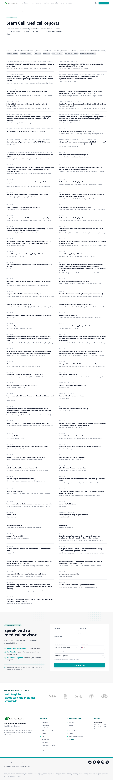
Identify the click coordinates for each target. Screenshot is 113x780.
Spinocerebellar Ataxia (14, 525)
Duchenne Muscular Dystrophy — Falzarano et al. (75, 218)
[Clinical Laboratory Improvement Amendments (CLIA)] (66, 696)
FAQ (43, 751)
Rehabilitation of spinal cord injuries (19, 304)
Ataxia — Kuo (11, 515)
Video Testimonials (47, 731)
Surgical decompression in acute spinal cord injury (76, 304)
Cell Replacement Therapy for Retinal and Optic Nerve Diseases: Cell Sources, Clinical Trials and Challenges (82, 195)
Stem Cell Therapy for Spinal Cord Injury (72, 254)
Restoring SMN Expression (15, 436)
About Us (69, 3)
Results (44, 733)
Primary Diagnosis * (59, 652)
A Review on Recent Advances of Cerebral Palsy (22, 468)
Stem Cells (54, 3)
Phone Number (84, 644)
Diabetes (74, 50)
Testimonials (45, 728)
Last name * (83, 628)
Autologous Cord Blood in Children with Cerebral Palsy (25, 375)
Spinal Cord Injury (57, 53)
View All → (72, 740)
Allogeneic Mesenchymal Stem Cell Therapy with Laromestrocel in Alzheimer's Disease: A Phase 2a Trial (81, 65)
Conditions (24, 3)
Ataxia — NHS (63, 525)
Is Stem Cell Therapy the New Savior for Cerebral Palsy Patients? (28, 423)
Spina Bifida (46, 53)
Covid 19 (56, 50)
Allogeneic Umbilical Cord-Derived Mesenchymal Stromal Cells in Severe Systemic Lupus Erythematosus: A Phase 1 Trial (80, 92)
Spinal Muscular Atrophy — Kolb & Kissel (72, 457)
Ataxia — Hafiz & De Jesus (67, 504)
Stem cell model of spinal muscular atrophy (73, 409)
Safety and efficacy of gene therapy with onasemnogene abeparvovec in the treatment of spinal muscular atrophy (82, 424)
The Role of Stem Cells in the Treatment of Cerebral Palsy (26, 457)
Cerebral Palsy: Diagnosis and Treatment (72, 385)
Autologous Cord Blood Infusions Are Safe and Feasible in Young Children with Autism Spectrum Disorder (80, 550)
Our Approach (46, 739)
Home (8, 11)
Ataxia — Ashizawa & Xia (15, 536)
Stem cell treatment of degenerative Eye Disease (75, 207)
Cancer (38, 50)
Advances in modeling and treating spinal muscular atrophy (27, 447)
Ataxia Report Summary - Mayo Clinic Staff (73, 515)
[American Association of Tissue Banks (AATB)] (105, 696)
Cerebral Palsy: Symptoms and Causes (71, 396)
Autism (16, 50)
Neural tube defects (13, 364)
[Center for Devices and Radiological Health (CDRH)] (79, 696)
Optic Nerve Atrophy (26, 53)
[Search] (95, 3)
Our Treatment (36, 3)
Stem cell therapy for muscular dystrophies (73, 155)
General (71, 733)
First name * (57, 628)
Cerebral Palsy (47, 50)
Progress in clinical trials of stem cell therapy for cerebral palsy (80, 447)
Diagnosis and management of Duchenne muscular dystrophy (28, 218)
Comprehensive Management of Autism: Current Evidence (26, 574)
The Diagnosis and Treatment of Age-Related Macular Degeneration (29, 315)
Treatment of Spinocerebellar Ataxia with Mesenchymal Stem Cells (29, 504)
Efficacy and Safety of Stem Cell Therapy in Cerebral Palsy (78, 364)
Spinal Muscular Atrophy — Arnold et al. (72, 468)
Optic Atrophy (11, 326)
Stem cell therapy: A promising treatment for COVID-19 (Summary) (29, 142)
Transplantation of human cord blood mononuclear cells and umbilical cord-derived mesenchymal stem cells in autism (79, 537)
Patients (46, 3)
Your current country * (60, 644)
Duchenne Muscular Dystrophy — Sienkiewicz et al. (76, 182)
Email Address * (58, 636)
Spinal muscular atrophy (71, 53)
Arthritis (71, 722)
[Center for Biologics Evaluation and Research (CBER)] (92, 696)
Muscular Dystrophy (12, 53)
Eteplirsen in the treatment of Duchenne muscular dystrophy (27, 195)
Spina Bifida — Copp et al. (15, 491)
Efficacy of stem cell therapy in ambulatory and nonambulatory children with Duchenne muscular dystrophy (80, 168)
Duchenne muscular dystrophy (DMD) (89, 50)
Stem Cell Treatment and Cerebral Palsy (72, 436)
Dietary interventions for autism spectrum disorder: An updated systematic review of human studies (80, 562)
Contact (103, 3)
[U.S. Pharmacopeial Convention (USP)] (53, 696)
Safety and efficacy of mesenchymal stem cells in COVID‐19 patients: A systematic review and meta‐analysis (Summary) (82, 143)
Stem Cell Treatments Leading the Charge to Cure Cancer (26, 131)
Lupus (103, 50)
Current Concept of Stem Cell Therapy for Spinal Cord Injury (27, 254)
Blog (62, 3)
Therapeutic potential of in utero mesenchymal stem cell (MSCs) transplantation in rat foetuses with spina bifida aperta (80, 352)
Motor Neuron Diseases (76, 736)
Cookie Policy (19, 762)
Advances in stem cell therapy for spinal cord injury (76, 326)
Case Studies (45, 725)
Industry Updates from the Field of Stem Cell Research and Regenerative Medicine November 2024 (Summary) (78, 78)
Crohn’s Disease (65, 50)
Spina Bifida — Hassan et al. (68, 375)
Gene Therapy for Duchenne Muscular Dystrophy (23, 207)
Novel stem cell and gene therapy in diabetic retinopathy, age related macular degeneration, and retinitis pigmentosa (30, 230)
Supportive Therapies (48, 745)
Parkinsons (38, 53)
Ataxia (9, 50)
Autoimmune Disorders (27, 50)
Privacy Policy (8, 762)
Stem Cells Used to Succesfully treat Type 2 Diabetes (76, 131)
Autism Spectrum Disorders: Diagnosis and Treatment (77, 585)
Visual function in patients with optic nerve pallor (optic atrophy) (81, 294)
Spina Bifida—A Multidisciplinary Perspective (22, 385)
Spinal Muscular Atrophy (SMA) (88, 53)
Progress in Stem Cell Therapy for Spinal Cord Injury (24, 294)
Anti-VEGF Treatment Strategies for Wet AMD (74, 281)
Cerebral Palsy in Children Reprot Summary (21, 479)
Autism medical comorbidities (69, 574)
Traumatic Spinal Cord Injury (68, 315)
